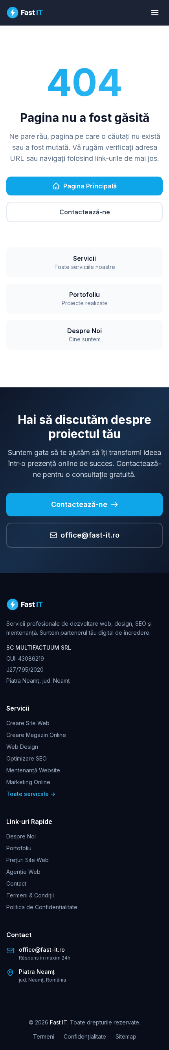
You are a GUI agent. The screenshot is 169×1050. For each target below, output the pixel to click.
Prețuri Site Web (27, 860)
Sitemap (126, 1036)
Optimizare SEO (26, 758)
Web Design (22, 746)
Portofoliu (18, 848)
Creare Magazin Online (36, 734)
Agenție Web (23, 871)
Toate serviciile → (30, 793)
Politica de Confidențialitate (41, 907)
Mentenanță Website (33, 770)
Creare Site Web (28, 723)
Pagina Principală (90, 186)
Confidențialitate (85, 1036)
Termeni (43, 1036)
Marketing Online (28, 782)
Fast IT (58, 1022)
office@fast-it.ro (90, 535)
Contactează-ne (84, 212)
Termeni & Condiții (30, 895)
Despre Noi (21, 836)
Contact (16, 883)
